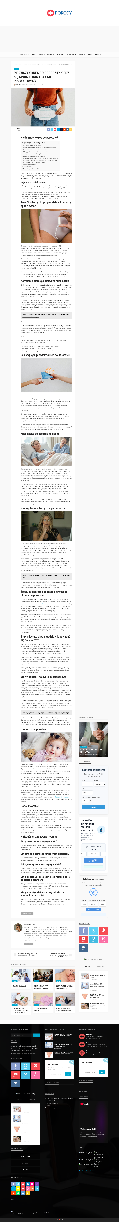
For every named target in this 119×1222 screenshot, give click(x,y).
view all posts (29, 943)
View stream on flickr (88, 1170)
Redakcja (32, 1213)
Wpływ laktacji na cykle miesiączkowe (34, 162)
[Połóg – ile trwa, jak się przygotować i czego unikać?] (65, 999)
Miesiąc (96, 780)
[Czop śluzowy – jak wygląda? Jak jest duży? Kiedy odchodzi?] (85, 996)
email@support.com (57, 1108)
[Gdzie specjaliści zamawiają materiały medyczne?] (93, 739)
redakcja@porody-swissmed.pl (26, 1053)
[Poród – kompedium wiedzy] (19, 1213)
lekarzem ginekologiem (61, 797)
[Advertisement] (59, 39)
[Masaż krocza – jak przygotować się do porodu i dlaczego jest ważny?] (21, 999)
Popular (87, 966)
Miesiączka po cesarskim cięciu (32, 154)
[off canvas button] (12, 54)
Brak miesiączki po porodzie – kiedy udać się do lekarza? (40, 160)
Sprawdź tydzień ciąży (93, 860)
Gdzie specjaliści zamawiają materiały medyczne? (90, 749)
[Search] (106, 54)
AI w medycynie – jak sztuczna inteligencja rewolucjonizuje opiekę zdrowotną (97, 986)
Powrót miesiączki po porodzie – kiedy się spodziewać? (39, 147)
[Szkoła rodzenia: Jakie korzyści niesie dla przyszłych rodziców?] (43, 975)
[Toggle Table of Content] (56, 143)
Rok (83, 789)
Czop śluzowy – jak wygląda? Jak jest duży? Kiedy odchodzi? (97, 995)
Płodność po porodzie (30, 164)
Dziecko (80, 55)
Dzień (83, 780)
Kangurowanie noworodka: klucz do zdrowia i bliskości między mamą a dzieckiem (64, 986)
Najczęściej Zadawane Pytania (32, 169)
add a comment (27, 913)
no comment (38, 84)
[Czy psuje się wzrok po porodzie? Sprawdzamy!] (21, 975)
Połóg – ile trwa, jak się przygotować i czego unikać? (64, 1009)
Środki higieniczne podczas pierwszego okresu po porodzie (40, 158)
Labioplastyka (71, 55)
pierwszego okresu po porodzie (51, 604)
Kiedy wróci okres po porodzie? (32, 145)
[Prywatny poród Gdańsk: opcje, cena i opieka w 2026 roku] (85, 1006)
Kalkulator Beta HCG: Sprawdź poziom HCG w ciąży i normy (98, 975)
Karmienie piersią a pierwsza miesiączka (35, 150)
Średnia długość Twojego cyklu (91, 797)
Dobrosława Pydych (20, 84)
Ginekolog (60, 55)
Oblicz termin (93, 910)
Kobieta (90, 55)
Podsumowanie (27, 167)
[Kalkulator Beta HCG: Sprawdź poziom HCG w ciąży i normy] (85, 976)
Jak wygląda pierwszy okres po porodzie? (35, 152)
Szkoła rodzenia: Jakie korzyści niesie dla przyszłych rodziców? (41, 986)
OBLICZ (94, 807)
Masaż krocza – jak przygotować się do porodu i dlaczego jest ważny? (21, 1010)
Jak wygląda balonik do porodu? (41, 1009)
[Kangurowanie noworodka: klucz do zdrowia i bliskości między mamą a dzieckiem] (65, 975)
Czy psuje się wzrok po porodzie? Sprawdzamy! (19, 986)
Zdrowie (97, 55)
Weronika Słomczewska (86, 754)
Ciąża (33, 55)
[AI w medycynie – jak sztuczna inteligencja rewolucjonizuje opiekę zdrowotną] (85, 985)
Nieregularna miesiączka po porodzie (34, 156)
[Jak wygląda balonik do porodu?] (43, 999)
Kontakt (46, 1213)
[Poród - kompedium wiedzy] (59, 13)
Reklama (39, 1213)
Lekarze (49, 55)
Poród (41, 55)
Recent (101, 966)
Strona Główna (24, 55)
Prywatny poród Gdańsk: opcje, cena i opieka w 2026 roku (97, 1005)
